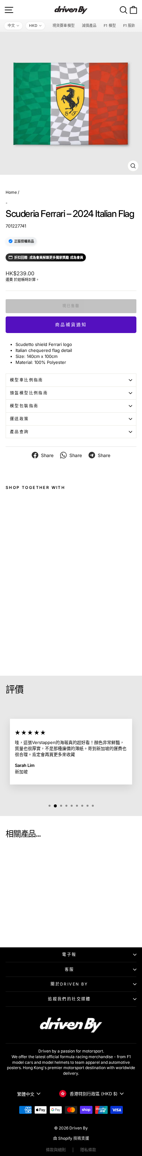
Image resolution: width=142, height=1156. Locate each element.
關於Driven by (69, 984)
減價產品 (89, 25)
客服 (69, 969)
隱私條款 (88, 1149)
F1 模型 (110, 25)
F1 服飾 (129, 25)
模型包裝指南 (24, 405)
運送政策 (19, 418)
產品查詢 (19, 431)
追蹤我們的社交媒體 (69, 998)
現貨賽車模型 (64, 25)
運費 (9, 279)
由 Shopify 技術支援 (71, 1138)
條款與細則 (56, 1149)
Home (11, 192)
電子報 (69, 954)
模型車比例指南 (26, 379)
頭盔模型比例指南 (29, 392)
